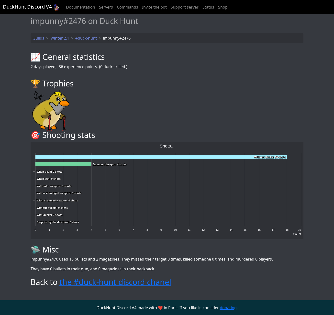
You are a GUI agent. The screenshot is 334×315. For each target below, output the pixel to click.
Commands (127, 7)
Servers (106, 7)
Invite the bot (154, 7)
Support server (185, 7)
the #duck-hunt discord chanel (115, 282)
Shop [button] (223, 7)
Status (208, 7)
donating (228, 307)
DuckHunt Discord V (27, 6)
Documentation (80, 7)
